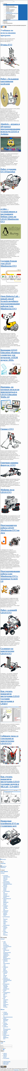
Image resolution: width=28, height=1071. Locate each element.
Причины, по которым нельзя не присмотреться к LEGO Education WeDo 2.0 (10, 392)
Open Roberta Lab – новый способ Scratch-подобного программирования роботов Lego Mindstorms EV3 (10, 302)
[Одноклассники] (3, 27)
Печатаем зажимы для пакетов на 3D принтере (5, 974)
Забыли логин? (5, 1056)
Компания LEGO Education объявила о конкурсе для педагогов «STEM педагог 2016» (10, 355)
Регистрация (6, 1058)
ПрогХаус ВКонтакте (4, 867)
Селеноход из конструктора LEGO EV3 (7, 651)
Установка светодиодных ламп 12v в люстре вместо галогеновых (6, 878)
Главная (2, 25)
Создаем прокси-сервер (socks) (5, 888)
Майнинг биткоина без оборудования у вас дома (6, 962)
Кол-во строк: (4, 41)
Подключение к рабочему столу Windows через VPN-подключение (6, 921)
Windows (5, 1032)
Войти (2, 1050)
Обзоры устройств (5, 1013)
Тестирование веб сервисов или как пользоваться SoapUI (6, 894)
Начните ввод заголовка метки (8, 38)
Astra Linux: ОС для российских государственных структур (7, 944)
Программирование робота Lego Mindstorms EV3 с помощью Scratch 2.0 (10, 576)
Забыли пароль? (5, 1054)
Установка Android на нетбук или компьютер (5, 908)
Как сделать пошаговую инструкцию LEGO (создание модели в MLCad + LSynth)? (10, 781)
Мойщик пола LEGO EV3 (7, 490)
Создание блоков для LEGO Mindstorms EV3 (9, 263)
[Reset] (13, 1)
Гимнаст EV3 (7, 429)
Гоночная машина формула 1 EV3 (9, 463)
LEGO (4, 1025)
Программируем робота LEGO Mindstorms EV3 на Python (7, 901)
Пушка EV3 (6, 44)
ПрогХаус (16, 1069)
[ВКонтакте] (1, 27)
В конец (4, 859)
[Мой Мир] (5, 27)
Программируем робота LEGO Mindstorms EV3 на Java (10, 529)
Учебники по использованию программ (7, 1028)
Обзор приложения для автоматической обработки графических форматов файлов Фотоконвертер (7, 953)
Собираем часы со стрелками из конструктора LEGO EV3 (9, 740)
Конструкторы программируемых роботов (7, 884)
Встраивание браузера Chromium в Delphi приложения (6, 986)
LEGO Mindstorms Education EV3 (5, 1020)
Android (5, 1031)
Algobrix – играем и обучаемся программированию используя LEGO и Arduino (10, 129)
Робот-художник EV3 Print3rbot (8, 170)
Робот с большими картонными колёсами (10, 81)
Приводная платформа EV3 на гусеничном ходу (10, 823)
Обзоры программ (5, 1023)
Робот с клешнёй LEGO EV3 (9, 611)
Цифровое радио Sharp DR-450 (5, 968)
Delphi (4, 1033)
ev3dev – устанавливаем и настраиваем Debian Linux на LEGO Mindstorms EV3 (10, 215)
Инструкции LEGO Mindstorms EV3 (6, 1037)
